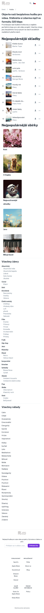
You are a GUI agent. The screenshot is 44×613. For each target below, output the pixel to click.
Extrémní (5, 432)
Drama (5, 322)
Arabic (5, 398)
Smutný (5, 499)
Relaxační (5, 486)
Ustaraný (5, 510)
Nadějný (5, 469)
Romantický (6, 493)
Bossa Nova (7, 370)
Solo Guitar (7, 276)
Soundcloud (16, 570)
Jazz (3, 346)
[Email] (26, 552)
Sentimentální (7, 496)
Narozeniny (7, 293)
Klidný (4, 443)
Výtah (5, 373)
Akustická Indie (9, 269)
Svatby (6, 296)
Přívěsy (6, 337)
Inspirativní (6, 439)
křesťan (5, 364)
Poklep (6, 334)
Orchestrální (8, 332)
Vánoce (6, 298)
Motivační (5, 466)
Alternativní (7, 390)
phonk (5, 311)
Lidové (5, 274)
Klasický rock (8, 392)
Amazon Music (16, 575)
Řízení (4, 489)
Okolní (4, 376)
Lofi (4, 309)
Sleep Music (16, 598)
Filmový (6, 324)
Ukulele (6, 278)
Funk (3, 340)
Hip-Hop (5, 343)
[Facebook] (18, 552)
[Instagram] (21, 552)
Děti (3, 287)
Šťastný (5, 503)
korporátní (6, 361)
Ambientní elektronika (11, 381)
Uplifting (5, 507)
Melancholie (6, 456)
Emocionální (6, 422)
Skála (4, 387)
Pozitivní (5, 480)
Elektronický (7, 301)
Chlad (4, 416)
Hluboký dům (8, 306)
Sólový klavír (8, 358)
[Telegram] (23, 552)
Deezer (16, 580)
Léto (3, 449)
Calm (4, 412)
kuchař (4, 446)
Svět (3, 396)
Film (3, 319)
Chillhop (6, 304)
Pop (3, 384)
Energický (5, 426)
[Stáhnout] (35, 45)
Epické (4, 429)
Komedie (6, 329)
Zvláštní (5, 520)
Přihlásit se (33, 545)
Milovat (4, 459)
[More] (39, 45)
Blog (28, 570)
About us (28, 566)
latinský (5, 368)
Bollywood (7, 401)
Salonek (6, 316)
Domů (3, 9)
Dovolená (5, 291)
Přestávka (7, 314)
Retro (5, 355)
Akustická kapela (10, 271)
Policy (28, 591)
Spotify (15, 562)
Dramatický (6, 419)
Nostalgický (6, 473)
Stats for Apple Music (16, 593)
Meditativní (6, 453)
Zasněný (5, 516)
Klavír (5, 284)
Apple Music (16, 566)
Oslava (4, 476)
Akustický (6, 266)
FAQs (28, 562)
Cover (4, 282)
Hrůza (5, 327)
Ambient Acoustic (10, 378)
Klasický (5, 350)
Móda (4, 462)
